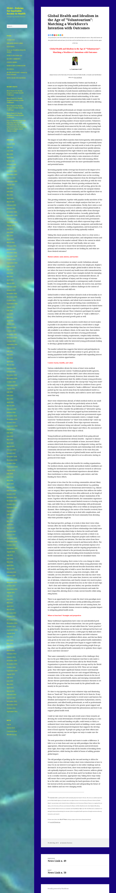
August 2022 (11, 307)
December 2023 (12, 253)
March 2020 (10, 406)
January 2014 (11, 657)
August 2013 (11, 674)
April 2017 (10, 525)
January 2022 (11, 331)
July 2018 (10, 474)
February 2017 (11, 531)
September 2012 (12, 711)
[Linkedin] (52, 35)
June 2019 (10, 436)
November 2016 (12, 542)
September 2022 (12, 304)
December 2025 (12, 171)
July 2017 (10, 514)
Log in (9, 724)
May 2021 (10, 358)
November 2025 (12, 174)
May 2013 (10, 684)
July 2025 (10, 188)
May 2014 (10, 643)
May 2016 (10, 562)
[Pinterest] (54, 35)
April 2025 (10, 198)
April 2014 (10, 647)
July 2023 (10, 270)
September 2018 (12, 467)
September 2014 (12, 630)
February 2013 (11, 694)
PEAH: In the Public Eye (14, 55)
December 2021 (12, 334)
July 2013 (10, 677)
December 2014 (12, 620)
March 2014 (10, 650)
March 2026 (10, 161)
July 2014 (10, 637)
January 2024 (11, 249)
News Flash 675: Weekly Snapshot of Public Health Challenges (15, 100)
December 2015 (12, 579)
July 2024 (10, 229)
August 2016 (11, 552)
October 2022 (11, 300)
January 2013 (11, 698)
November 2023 (12, 256)
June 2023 (10, 273)
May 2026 (10, 154)
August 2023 (11, 266)
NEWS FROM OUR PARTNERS (16, 78)
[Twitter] (50, 35)
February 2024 (11, 246)
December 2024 (12, 212)
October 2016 (11, 545)
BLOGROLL (10, 69)
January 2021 (11, 372)
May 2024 (10, 236)
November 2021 (12, 338)
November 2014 (12, 623)
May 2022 (10, 317)
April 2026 (10, 157)
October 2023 (11, 259)
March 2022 (10, 324)
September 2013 (12, 671)
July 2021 (10, 351)
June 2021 (10, 355)
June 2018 (10, 477)
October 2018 (11, 463)
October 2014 (11, 626)
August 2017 (11, 511)
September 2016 (12, 548)
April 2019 (10, 443)
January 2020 (11, 412)
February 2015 (11, 613)
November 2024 (12, 215)
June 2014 (10, 640)
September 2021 (12, 344)
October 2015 (11, 586)
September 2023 (12, 263)
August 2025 (11, 185)
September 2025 (12, 181)
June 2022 (10, 314)
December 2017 (12, 497)
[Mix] (56, 35)
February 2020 (11, 409)
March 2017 (10, 528)
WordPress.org (12, 735)
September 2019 (12, 426)
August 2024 (11, 225)
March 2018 (10, 487)
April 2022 (10, 321)
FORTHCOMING (12, 62)
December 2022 (12, 293)
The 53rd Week (78, 77)
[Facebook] (49, 35)
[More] (62, 35)
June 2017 (10, 518)
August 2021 (11, 348)
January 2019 (11, 453)
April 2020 (10, 402)
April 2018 (10, 484)
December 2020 (12, 375)
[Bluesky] (60, 35)
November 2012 (12, 705)
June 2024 (10, 232)
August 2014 (11, 633)
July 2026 (10, 147)
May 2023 (10, 276)
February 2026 (11, 164)
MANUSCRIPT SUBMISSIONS (16, 66)
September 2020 (12, 385)
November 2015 (12, 582)
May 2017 (10, 521)
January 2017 (11, 535)
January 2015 (11, 616)
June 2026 (10, 151)
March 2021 (10, 365)
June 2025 (10, 191)
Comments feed (12, 731)
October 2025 (11, 178)
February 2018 (11, 491)
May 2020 (10, 399)
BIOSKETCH (11, 40)
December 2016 (12, 538)
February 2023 (11, 287)
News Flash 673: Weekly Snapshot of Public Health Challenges (15, 115)
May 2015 (10, 603)
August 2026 (11, 144)
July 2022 (10, 310)
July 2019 (10, 433)
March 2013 (10, 691)
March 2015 (10, 609)
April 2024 (10, 239)
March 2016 (10, 569)
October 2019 (11, 423)
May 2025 (10, 195)
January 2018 (11, 494)
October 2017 (11, 504)
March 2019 (10, 446)
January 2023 (11, 290)
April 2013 (10, 688)
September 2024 (12, 222)
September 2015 (12, 589)
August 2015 (11, 592)
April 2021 (10, 361)
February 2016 (11, 572)
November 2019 (12, 419)
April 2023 (10, 280)
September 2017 (12, 508)
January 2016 (11, 575)
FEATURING (11, 47)
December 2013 (12, 660)
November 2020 (12, 378)
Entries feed (11, 728)
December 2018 (12, 457)
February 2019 (11, 450)
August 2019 (11, 429)
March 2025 (10, 202)
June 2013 (10, 681)
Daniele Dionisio (66, 843)
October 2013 (11, 667)
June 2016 (10, 559)
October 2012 (11, 708)
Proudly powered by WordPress (58, 889)
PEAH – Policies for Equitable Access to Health (16, 11)
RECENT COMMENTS (13, 59)
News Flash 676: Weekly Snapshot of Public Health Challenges (15, 93)
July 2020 (10, 392)
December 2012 (12, 701)
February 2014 (11, 654)
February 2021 (11, 368)
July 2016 (10, 555)
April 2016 (10, 565)
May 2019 (10, 440)
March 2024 (10, 242)
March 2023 (10, 283)
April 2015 (10, 606)
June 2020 (10, 395)
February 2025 (11, 205)
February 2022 (11, 327)
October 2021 (11, 341)
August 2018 (11, 470)
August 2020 (11, 389)
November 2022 (12, 297)
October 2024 (11, 219)
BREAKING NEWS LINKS (15, 43)
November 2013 (12, 664)
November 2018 (12, 460)
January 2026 (11, 168)
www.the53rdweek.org (55, 822)
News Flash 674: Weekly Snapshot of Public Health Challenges (15, 108)
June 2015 (10, 599)
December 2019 (12, 416)
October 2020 (11, 382)
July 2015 (10, 596)
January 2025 (11, 208)
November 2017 (12, 501)
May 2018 (10, 480)
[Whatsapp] (58, 35)
